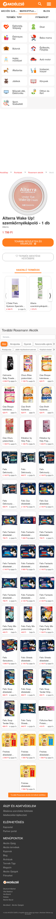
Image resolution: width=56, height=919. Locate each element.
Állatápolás (6, 349)
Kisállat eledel (46, 349)
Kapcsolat (8, 827)
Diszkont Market (9, 888)
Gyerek (27, 344)
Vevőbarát (7, 894)
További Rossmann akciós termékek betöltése (28, 795)
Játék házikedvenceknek (25, 349)
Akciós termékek (11, 847)
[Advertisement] (28, 140)
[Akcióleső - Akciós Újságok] (14, 4)
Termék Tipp (9, 863)
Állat (4, 344)
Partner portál (10, 831)
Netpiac (6, 897)
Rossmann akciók (36, 172)
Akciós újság (10, 10)
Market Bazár (8, 899)
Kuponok (7, 851)
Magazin (7, 867)
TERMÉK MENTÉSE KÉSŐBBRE (29, 257)
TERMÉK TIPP (14, 17)
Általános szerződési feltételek (18, 810)
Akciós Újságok (10, 871)
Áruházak (18, 172)
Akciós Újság (9, 843)
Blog (46, 10)
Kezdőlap (4, 172)
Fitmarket (42, 17)
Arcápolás (15, 344)
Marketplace (28, 10)
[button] (54, 344)
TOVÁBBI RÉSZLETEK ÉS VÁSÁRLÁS (28, 242)
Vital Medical (7, 891)
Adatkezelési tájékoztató (15, 814)
